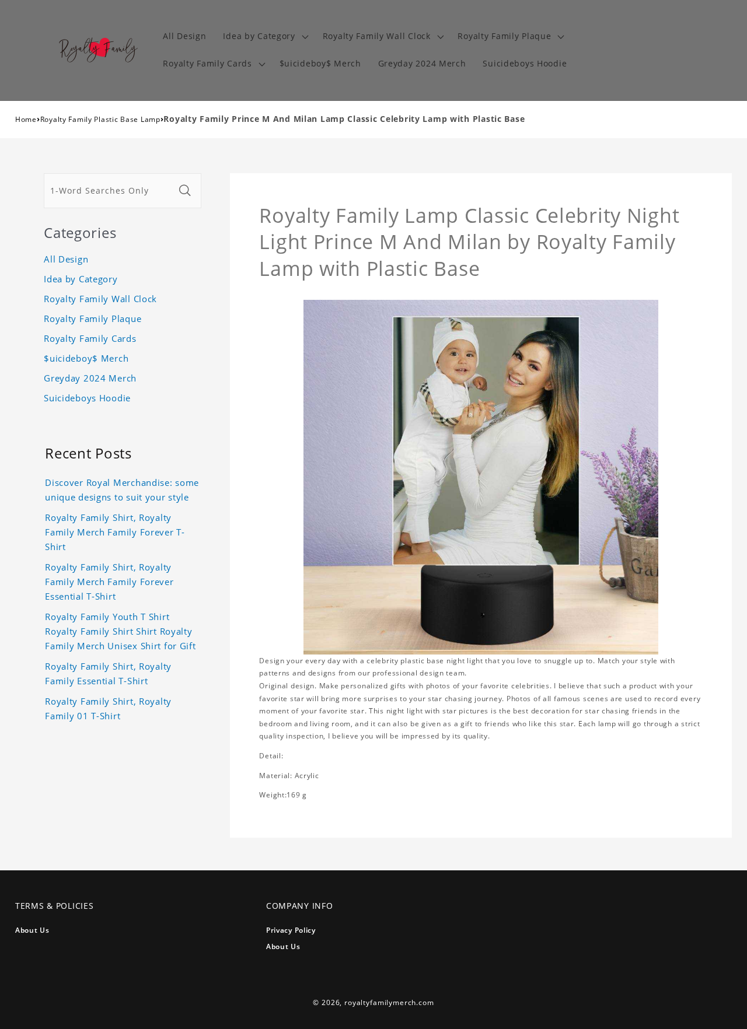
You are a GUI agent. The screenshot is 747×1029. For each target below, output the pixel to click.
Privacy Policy (291, 930)
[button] (264, 36)
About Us (32, 930)
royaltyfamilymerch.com (389, 1002)
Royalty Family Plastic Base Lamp (100, 119)
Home (26, 119)
